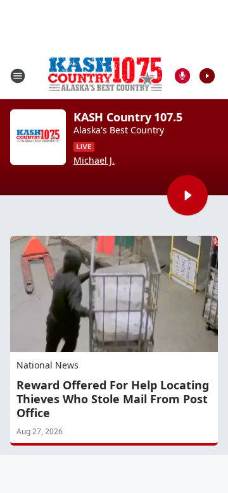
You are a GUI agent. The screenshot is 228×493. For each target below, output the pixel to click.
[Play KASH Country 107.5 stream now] (38, 137)
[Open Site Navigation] (17, 75)
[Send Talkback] (182, 75)
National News (47, 365)
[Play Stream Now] (207, 75)
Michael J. (94, 160)
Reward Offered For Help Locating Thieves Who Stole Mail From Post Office (112, 399)
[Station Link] (105, 75)
